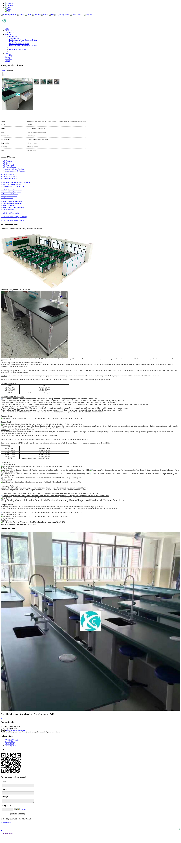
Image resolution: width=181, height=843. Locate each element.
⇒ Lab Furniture (6, 161)
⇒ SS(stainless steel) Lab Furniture (12, 169)
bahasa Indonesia (77, 14)
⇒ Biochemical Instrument (9, 194)
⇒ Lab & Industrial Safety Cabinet (12, 220)
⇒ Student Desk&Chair (8, 178)
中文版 (7, 61)
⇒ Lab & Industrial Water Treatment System (15, 182)
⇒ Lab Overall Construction (10, 213)
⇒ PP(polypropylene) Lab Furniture (13, 171)
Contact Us (8, 57)
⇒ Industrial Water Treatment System (13, 186)
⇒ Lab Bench (5, 163)
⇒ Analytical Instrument (9, 196)
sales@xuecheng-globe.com (15, 730)
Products (8, 34)
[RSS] (7, 11)
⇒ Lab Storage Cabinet (8, 167)
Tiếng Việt (88, 14)
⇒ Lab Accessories (7, 198)
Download (8, 59)
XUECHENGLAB (11, 740)
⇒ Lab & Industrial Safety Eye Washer (14, 217)
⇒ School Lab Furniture (9, 176)
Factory (11, 32)
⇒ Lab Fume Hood (7, 165)
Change (23, 809)
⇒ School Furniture (7, 174)
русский (66, 14)
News (7, 53)
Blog (10, 55)
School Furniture (14, 38)
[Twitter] (8, 9)
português (37, 14)
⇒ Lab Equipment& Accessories (11, 190)
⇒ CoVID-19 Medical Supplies (11, 203)
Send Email (7, 823)
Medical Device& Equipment (19, 44)
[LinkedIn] (9, 3)
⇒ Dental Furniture (7, 209)
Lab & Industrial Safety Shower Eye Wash (23, 46)
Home (7, 29)
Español (14, 14)
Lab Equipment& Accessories (19, 42)
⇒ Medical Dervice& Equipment (12, 201)
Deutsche (6, 14)
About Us (8, 30)
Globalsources (9, 744)
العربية (58, 14)
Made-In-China (10, 742)
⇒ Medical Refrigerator (8, 205)
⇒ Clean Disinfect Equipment (11, 192)
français (21, 14)
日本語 (45, 14)
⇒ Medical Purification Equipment (12, 207)
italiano (29, 14)
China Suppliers (10, 745)
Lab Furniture (13, 36)
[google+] (8, 7)
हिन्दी (52, 14)
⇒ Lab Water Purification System (12, 184)
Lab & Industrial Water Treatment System (23, 40)
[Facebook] (9, 5)
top (2, 718)
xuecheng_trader (7, 833)
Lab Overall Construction (17, 49)
